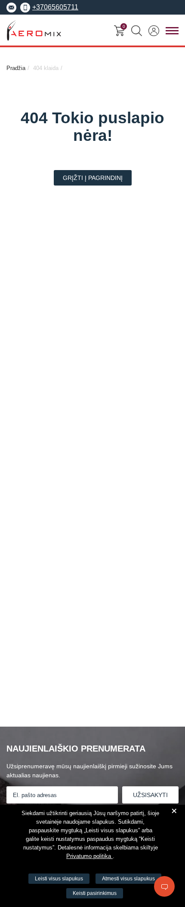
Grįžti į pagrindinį (93, 177)
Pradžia (15, 68)
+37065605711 (55, 7)
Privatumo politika (89, 856)
